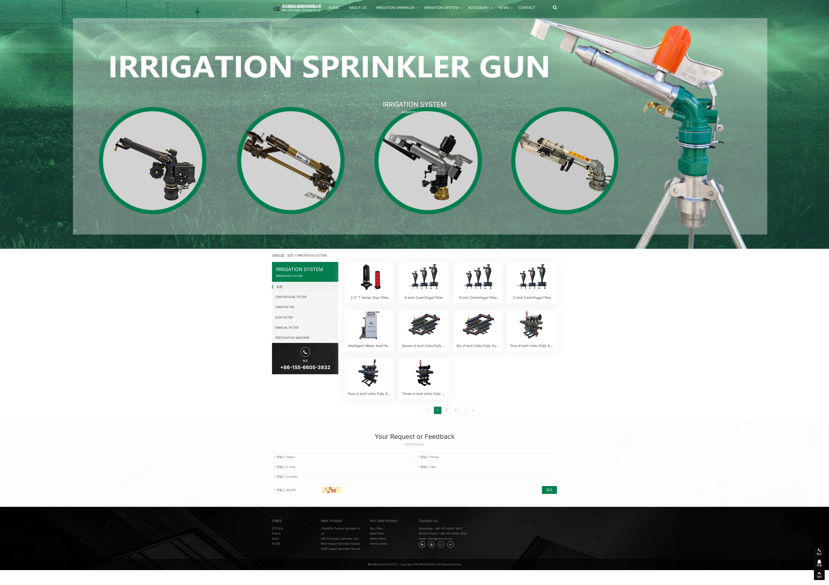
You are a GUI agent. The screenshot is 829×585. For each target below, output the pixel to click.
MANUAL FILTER (287, 327)
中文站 (276, 543)
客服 (819, 565)
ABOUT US (358, 7)
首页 (290, 255)
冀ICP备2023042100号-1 (383, 564)
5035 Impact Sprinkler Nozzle (341, 548)
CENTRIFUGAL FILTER (291, 297)
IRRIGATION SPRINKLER (395, 7)
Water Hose (378, 538)
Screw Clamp (378, 543)
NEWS (504, 7)
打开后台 (277, 528)
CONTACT (527, 7)
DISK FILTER (284, 317)
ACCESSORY (478, 7)
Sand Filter (377, 533)
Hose (275, 538)
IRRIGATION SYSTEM (441, 7)
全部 (279, 287)
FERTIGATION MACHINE (292, 337)
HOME (334, 7)
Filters (276, 533)
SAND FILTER (284, 307)
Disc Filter (376, 528)
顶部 (819, 576)
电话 (819, 553)
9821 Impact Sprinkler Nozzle (340, 543)
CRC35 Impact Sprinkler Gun (340, 538)
